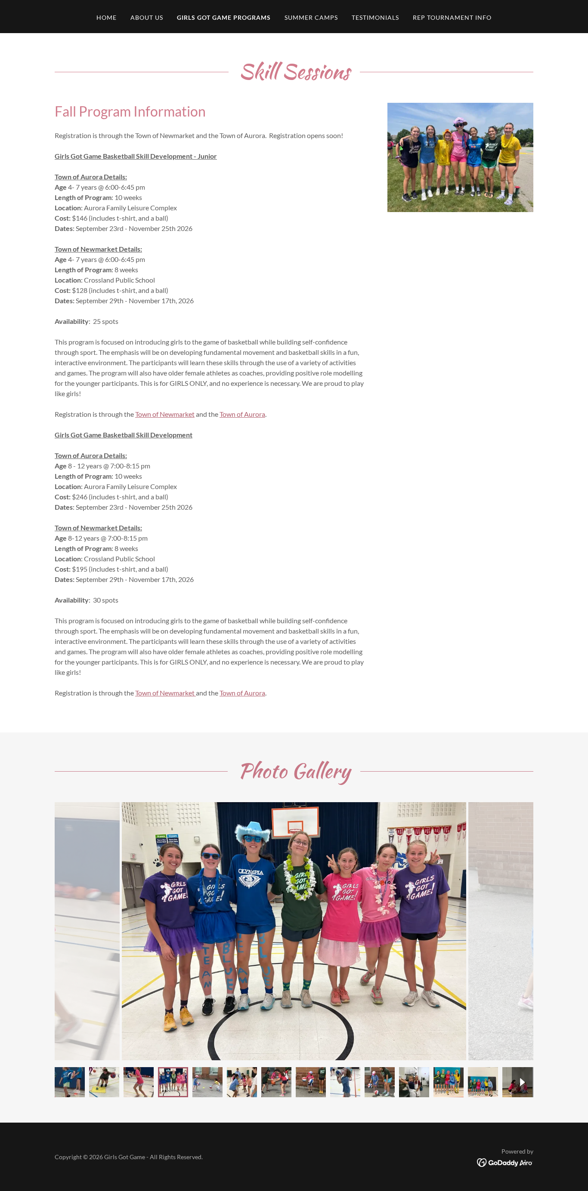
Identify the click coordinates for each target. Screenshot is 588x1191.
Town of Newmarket (165, 414)
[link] (505, 1161)
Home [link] (106, 17)
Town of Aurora (242, 414)
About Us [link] (146, 17)
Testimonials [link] (375, 17)
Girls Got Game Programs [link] (224, 17)
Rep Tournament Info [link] (452, 17)
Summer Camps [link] (311, 17)
